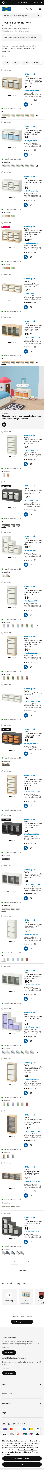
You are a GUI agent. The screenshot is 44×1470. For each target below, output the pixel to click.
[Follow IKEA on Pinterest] (14, 1423)
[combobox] (19, 15)
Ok (22, 1464)
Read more (6, 51)
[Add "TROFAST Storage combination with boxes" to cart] (26, 104)
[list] (22, 1297)
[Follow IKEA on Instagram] (9, 1423)
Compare (7, 70)
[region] (22, 1451)
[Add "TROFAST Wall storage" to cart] (26, 307)
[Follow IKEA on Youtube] (23, 1423)
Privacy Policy (23, 1450)
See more (5, 1348)
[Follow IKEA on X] (19, 1423)
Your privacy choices (22, 1458)
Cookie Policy (26, 1452)
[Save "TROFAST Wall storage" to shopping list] (31, 307)
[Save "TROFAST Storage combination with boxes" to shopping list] (31, 104)
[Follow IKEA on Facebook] (4, 1423)
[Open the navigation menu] (40, 9)
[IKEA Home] (6, 9)
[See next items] (41, 62)
